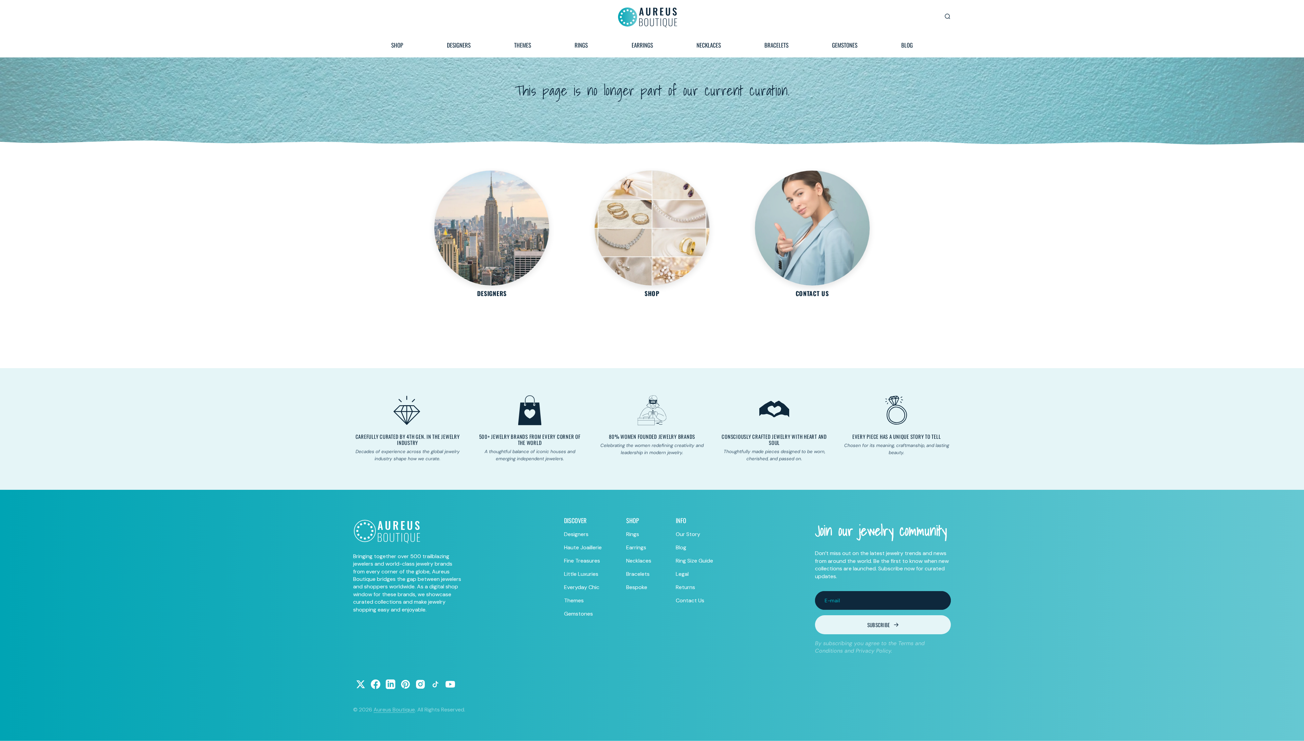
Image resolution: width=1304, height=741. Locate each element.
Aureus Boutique (394, 709)
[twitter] (360, 684)
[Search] (947, 16)
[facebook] (375, 684)
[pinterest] (405, 684)
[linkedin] (390, 684)
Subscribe (878, 624)
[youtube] (450, 684)
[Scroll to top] (1292, 729)
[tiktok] (435, 684)
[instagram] (420, 684)
